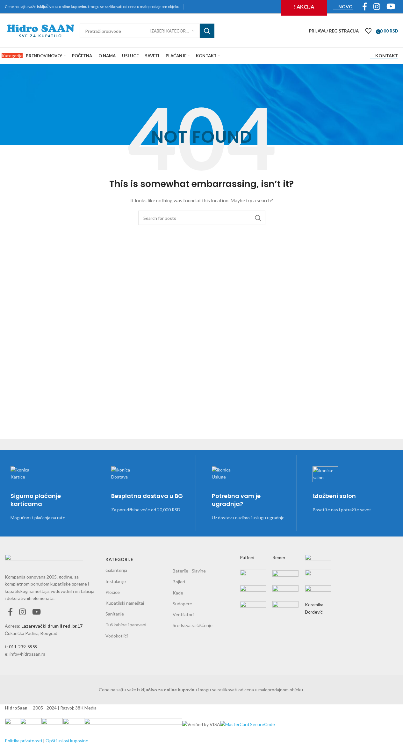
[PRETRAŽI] (207, 31)
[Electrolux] (285, 579)
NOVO (345, 6)
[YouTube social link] (36, 612)
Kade (178, 592)
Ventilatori (183, 614)
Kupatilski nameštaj (124, 603)
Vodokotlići (116, 635)
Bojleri (179, 581)
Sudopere (182, 603)
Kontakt (386, 55)
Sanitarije (114, 613)
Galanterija (116, 570)
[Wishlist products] (368, 31)
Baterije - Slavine (189, 570)
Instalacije (115, 581)
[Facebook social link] (10, 612)
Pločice (112, 592)
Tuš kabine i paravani (125, 624)
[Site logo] (40, 30)
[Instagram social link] (22, 612)
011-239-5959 (23, 646)
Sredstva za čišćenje (192, 625)
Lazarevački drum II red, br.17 (52, 626)
